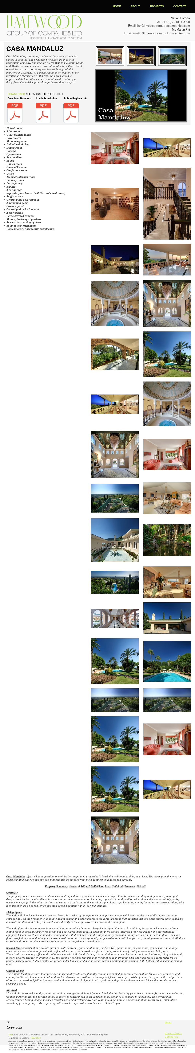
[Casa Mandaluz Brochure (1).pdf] (14, 113)
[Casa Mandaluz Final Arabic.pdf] (43, 113)
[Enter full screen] (181, 116)
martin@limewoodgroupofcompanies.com (161, 33)
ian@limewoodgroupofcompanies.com (163, 26)
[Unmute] (107, 116)
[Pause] (100, 116)
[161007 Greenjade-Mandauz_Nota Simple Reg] (71, 113)
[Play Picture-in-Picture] (174, 116)
